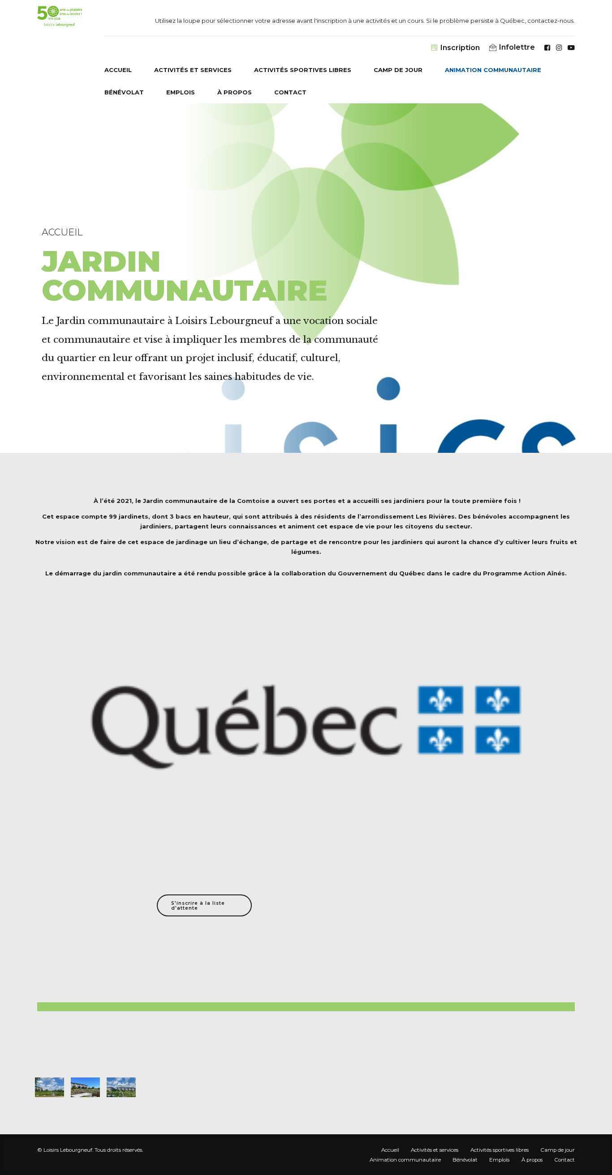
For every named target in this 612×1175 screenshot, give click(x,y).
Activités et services (193, 69)
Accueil (118, 69)
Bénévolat (124, 92)
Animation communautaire (493, 69)
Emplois (180, 92)
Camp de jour (398, 69)
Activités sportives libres (302, 69)
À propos (234, 92)
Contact (290, 92)
